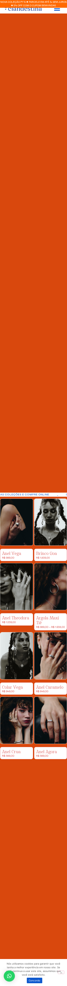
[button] (57, 8)
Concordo (34, 980)
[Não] (61, 972)
